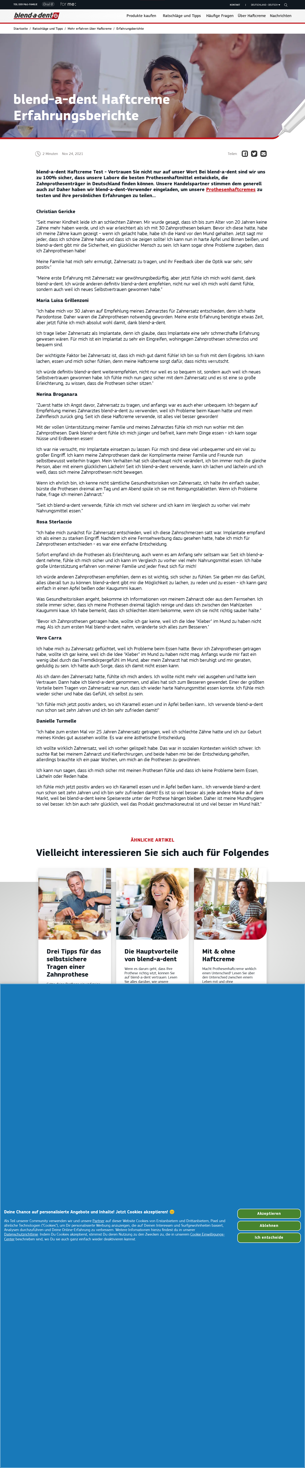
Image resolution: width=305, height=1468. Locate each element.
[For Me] (66, 4)
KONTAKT (235, 5)
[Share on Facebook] (246, 154)
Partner (98, 1221)
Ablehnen (269, 1225)
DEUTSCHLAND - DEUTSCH (264, 5)
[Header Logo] (36, 16)
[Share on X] (255, 154)
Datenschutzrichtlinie (21, 1235)
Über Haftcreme (252, 16)
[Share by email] (265, 154)
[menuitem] (23, 29)
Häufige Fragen (220, 16)
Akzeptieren (269, 1213)
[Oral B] (47, 5)
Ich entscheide (269, 1237)
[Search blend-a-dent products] (285, 5)
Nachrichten (281, 16)
